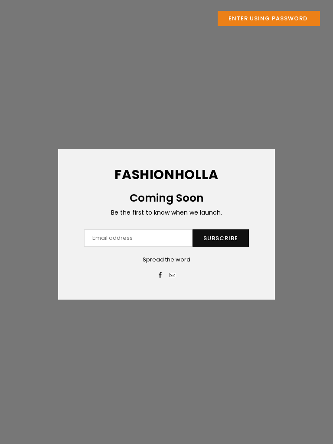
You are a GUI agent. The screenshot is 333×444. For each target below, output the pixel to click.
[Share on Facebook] (160, 275)
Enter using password (269, 18)
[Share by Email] (173, 275)
